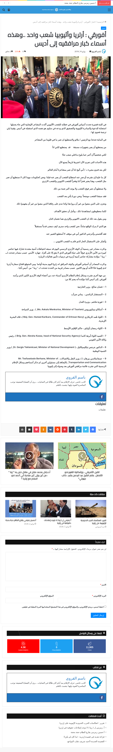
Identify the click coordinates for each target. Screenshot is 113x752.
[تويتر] (86, 430)
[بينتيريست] (65, 430)
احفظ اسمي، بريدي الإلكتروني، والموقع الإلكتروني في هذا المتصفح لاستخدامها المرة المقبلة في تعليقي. (63, 607)
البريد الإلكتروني (99, 596)
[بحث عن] (3, 11)
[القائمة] (109, 11)
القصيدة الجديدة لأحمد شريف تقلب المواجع (86, 741)
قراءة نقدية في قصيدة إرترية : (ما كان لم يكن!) (76, 3)
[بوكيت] (36, 430)
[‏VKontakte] (50, 430)
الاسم (103, 584)
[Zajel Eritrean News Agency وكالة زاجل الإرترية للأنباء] (56, 10)
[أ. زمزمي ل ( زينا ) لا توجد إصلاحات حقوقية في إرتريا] (55, 508)
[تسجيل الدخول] (8, 11)
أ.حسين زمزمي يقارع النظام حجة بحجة (20, 520)
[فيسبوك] (93, 430)
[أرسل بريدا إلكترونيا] (90, 51)
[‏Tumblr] (72, 430)
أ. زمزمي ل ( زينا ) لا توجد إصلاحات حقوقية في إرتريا (57, 521)
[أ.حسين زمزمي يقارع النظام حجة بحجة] (20, 508)
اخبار (93, 22)
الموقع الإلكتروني (47, 596)
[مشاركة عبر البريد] (29, 430)
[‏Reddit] (57, 430)
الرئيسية (100, 22)
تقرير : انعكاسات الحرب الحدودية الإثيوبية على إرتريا (93, 522)
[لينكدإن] (79, 430)
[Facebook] (102, 396)
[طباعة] (22, 430)
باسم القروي (96, 51)
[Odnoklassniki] (43, 430)
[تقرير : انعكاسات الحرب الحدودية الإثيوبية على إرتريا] (90, 508)
